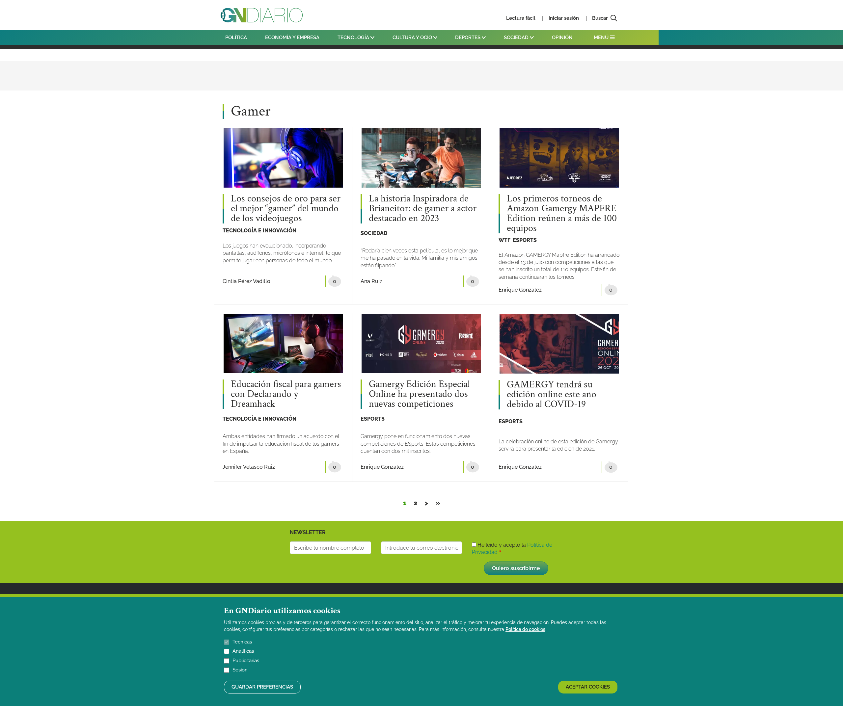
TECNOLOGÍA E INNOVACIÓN (259, 230)
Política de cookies (525, 629)
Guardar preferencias (262, 687)
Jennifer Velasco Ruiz (249, 467)
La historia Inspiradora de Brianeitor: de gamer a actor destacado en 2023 (422, 208)
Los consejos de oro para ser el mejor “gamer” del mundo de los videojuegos (285, 208)
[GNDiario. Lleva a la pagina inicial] (262, 15)
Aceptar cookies (588, 687)
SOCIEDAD (517, 37)
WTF (504, 240)
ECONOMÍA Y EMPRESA (292, 37)
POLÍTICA (236, 37)
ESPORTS (525, 240)
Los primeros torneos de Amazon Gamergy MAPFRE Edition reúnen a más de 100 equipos (562, 213)
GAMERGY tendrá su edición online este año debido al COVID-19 (551, 394)
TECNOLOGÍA (354, 37)
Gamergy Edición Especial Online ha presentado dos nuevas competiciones (419, 394)
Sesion (240, 670)
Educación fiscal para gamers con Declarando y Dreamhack (286, 394)
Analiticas (243, 651)
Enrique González (520, 290)
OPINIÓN (562, 37)
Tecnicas (242, 642)
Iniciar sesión (564, 18)
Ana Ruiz (371, 281)
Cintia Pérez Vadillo (246, 281)
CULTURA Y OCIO (413, 37)
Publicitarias (245, 661)
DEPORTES (468, 37)
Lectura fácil (520, 18)
